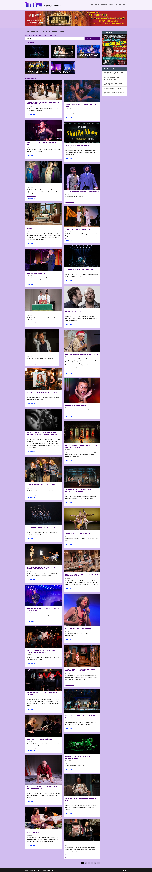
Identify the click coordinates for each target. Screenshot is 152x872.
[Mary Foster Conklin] (82, 830)
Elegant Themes (36, 870)
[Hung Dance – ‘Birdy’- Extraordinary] (43, 513)
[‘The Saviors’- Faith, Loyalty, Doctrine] (43, 300)
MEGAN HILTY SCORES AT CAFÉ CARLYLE (40, 739)
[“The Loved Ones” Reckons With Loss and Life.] (82, 785)
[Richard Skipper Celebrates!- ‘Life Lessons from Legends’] (43, 595)
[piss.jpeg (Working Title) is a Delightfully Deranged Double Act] (82, 297)
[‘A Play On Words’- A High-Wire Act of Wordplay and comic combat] (43, 554)
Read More (31, 115)
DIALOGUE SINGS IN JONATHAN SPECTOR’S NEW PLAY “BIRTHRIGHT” (81, 575)
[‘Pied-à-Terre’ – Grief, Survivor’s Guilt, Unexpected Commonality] (82, 656)
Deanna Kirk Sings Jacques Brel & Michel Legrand (42, 693)
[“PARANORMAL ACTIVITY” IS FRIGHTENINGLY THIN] (82, 91)
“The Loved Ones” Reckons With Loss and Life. (80, 799)
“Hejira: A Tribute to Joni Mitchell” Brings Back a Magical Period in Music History (43, 433)
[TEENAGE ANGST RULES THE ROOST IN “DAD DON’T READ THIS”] (43, 818)
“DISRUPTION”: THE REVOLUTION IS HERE (79, 269)
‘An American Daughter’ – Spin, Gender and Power (43, 228)
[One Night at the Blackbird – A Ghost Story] (82, 177)
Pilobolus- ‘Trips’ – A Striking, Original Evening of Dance (80, 757)
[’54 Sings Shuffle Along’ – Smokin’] (82, 132)
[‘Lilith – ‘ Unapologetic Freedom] (82, 216)
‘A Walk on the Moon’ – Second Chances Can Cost (80, 716)
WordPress (51, 870)
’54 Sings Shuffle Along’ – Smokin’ (78, 145)
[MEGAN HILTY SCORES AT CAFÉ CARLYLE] (43, 726)
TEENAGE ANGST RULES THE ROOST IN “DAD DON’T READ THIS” (41, 832)
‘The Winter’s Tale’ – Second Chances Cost (43, 185)
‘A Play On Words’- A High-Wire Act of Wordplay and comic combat (41, 568)
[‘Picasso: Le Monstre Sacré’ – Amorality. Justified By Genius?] (43, 770)
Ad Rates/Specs (120, 5)
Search (89, 38)
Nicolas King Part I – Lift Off (76, 405)
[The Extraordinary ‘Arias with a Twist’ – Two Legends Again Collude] (43, 637)
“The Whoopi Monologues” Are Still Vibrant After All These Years (82, 446)
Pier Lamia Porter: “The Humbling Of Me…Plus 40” (42, 144)
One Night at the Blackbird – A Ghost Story (82, 192)
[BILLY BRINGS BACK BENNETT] (43, 260)
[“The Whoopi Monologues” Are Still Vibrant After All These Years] (82, 432)
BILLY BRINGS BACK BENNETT (37, 273)
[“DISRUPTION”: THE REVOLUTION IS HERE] (82, 256)
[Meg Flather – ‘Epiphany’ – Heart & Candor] (82, 610)
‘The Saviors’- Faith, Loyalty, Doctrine (42, 313)
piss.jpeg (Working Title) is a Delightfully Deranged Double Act (81, 311)
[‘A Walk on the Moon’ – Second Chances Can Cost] (82, 701)
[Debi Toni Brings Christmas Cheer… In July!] (82, 341)
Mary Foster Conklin (73, 843)
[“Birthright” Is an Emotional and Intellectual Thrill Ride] (82, 477)
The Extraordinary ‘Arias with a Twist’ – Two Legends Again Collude (42, 651)
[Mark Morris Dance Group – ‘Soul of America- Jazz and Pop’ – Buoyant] (82, 519)
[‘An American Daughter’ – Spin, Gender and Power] (43, 214)
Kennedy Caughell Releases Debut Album (42, 392)
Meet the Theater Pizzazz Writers (101, 5)
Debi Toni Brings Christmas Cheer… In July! (81, 354)
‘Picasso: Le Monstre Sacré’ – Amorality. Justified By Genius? (42, 787)
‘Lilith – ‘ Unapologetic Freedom (77, 229)
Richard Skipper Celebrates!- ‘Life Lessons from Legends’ (43, 609)
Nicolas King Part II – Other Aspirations (42, 354)
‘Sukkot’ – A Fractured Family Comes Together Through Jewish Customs (41, 485)
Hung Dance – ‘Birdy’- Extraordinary (41, 528)
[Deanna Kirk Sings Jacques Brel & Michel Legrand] (43, 680)
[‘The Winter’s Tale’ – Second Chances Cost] (43, 172)
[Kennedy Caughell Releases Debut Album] (43, 379)
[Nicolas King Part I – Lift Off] (82, 390)
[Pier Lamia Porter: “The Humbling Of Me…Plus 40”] (43, 130)
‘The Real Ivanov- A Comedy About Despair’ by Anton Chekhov (43, 103)
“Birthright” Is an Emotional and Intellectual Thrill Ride (78, 490)
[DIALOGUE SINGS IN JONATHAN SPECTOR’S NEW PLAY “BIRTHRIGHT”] (82, 561)
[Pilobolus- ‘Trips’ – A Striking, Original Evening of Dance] (82, 744)
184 (95, 863)
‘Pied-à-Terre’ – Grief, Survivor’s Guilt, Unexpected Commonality (80, 670)
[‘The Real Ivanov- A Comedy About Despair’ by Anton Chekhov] (43, 90)
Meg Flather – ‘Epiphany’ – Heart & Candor (81, 629)
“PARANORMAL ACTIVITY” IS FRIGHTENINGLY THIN (80, 105)
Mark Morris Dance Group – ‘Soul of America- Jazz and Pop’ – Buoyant (79, 533)
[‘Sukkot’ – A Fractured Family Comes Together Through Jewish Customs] (43, 469)
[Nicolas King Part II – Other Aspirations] (42, 340)
